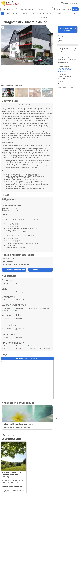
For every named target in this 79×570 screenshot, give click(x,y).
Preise (25, 13)
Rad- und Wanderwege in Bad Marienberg (13, 438)
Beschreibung (12, 13)
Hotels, (60, 68)
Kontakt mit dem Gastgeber (42, 13)
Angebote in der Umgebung (39, 17)
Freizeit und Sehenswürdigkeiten (27, 358)
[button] (52, 56)
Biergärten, (61, 69)
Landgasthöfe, (66, 68)
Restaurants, (69, 69)
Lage (73, 13)
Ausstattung (62, 13)
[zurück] (2, 13)
